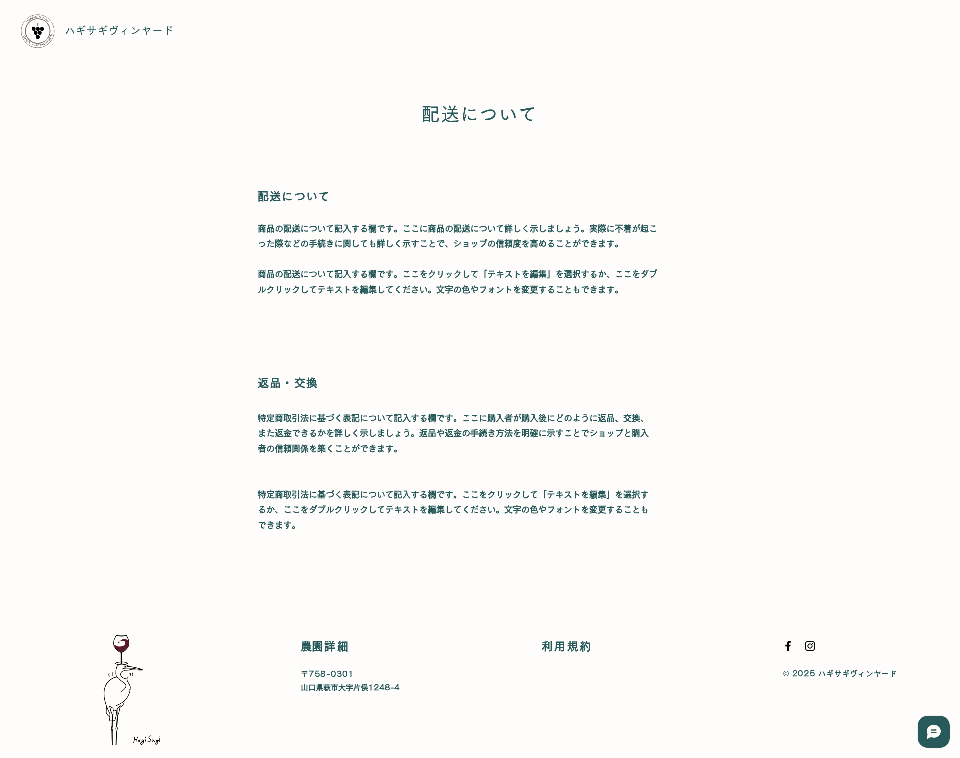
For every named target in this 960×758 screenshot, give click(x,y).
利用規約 (558, 688)
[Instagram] (810, 646)
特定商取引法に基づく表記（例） (598, 714)
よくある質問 (566, 728)
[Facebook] (788, 646)
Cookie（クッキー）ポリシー (595, 701)
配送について (566, 674)
